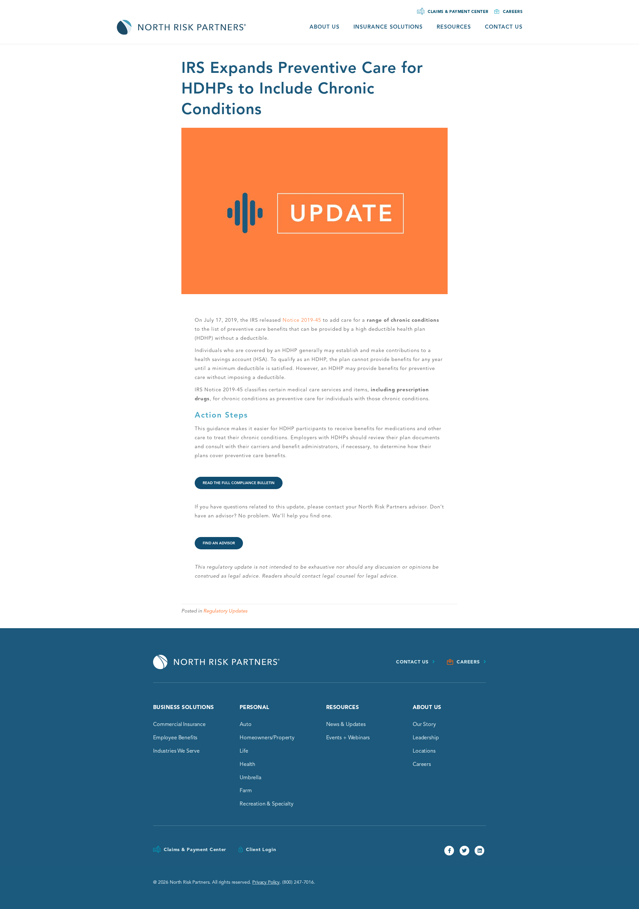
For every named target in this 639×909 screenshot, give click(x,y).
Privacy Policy (266, 882)
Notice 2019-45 (302, 320)
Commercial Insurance (179, 724)
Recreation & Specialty (266, 804)
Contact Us (504, 27)
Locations (424, 751)
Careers (513, 11)
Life (244, 751)
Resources (454, 27)
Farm (246, 790)
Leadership (426, 737)
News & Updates (346, 724)
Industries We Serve (176, 751)
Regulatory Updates (225, 611)
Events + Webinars (348, 737)
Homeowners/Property (267, 737)
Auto (245, 724)
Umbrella (250, 777)
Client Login (261, 849)
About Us (324, 27)
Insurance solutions (388, 27)
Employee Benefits (175, 737)
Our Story (424, 724)
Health (247, 764)
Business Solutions (183, 707)
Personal (255, 707)
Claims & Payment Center (458, 11)
